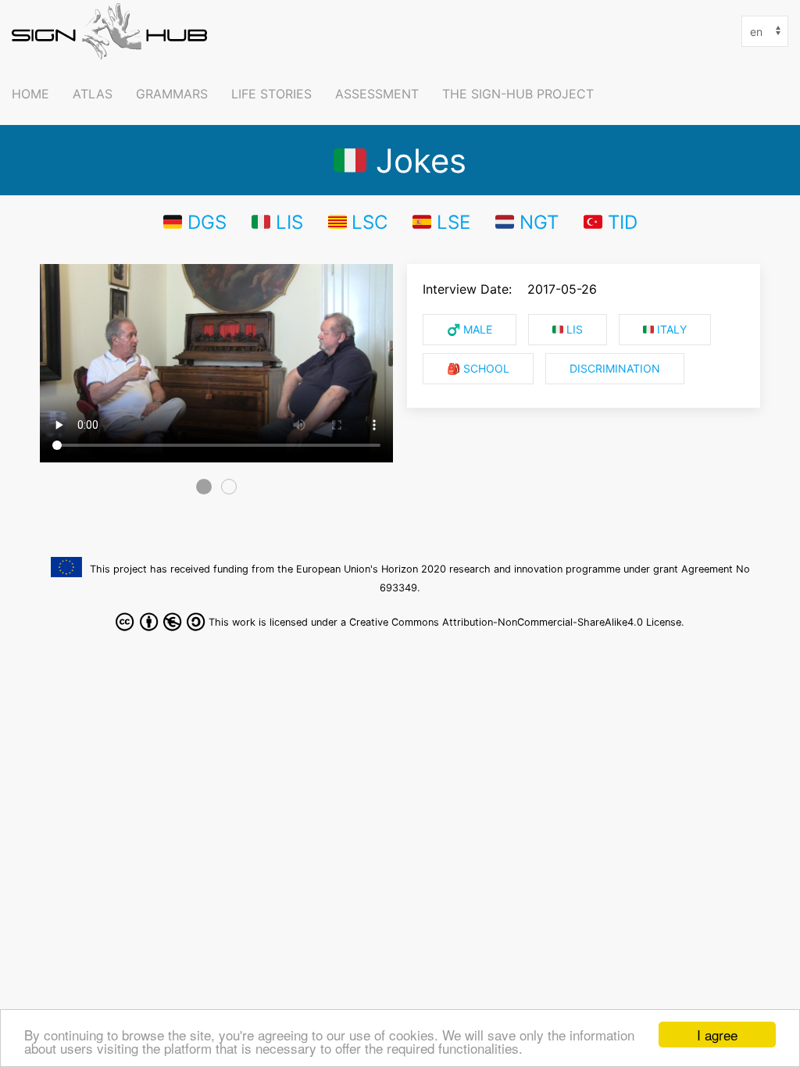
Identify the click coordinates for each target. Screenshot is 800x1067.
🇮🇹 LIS (277, 221)
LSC (370, 221)
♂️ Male (469, 329)
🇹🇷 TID (611, 221)
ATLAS (92, 94)
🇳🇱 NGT (527, 221)
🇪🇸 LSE (441, 221)
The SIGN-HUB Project (518, 94)
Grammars (172, 94)
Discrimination (615, 368)
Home (30, 94)
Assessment (377, 94)
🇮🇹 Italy (665, 329)
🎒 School (478, 368)
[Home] (113, 31)
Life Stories (271, 94)
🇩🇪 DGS (195, 221)
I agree (717, 1034)
